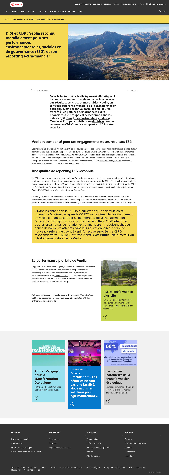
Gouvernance (16, 443)
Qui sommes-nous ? (19, 439)
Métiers (90, 451)
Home (7, 19)
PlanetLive (129, 456)
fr (141, 4)
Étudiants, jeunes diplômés (98, 447)
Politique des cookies (137, 467)
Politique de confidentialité (114, 467)
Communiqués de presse (135, 443)
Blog (80, 11)
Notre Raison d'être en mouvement (26, 451)
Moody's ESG (58, 298)
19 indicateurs (60, 275)
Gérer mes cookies (32, 470)
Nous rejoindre (93, 439)
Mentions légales (93, 467)
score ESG (36, 151)
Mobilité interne (93, 456)
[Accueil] (6, 11)
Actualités (30, 19)
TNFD (63, 235)
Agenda (128, 447)
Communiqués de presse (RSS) (23, 467)
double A (98, 121)
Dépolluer (53, 443)
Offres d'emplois (94, 443)
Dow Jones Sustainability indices (87, 118)
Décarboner (54, 439)
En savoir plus (119, 289)
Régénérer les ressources (59, 447)
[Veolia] (16, 4)
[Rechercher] (160, 11)
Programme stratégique (21, 447)
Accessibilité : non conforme (71, 467)
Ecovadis (52, 300)
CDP (36, 178)
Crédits (53, 467)
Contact (43, 467)
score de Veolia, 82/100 (110, 160)
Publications (130, 451)
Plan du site (16, 470)
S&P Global (40, 154)
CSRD (118, 231)
